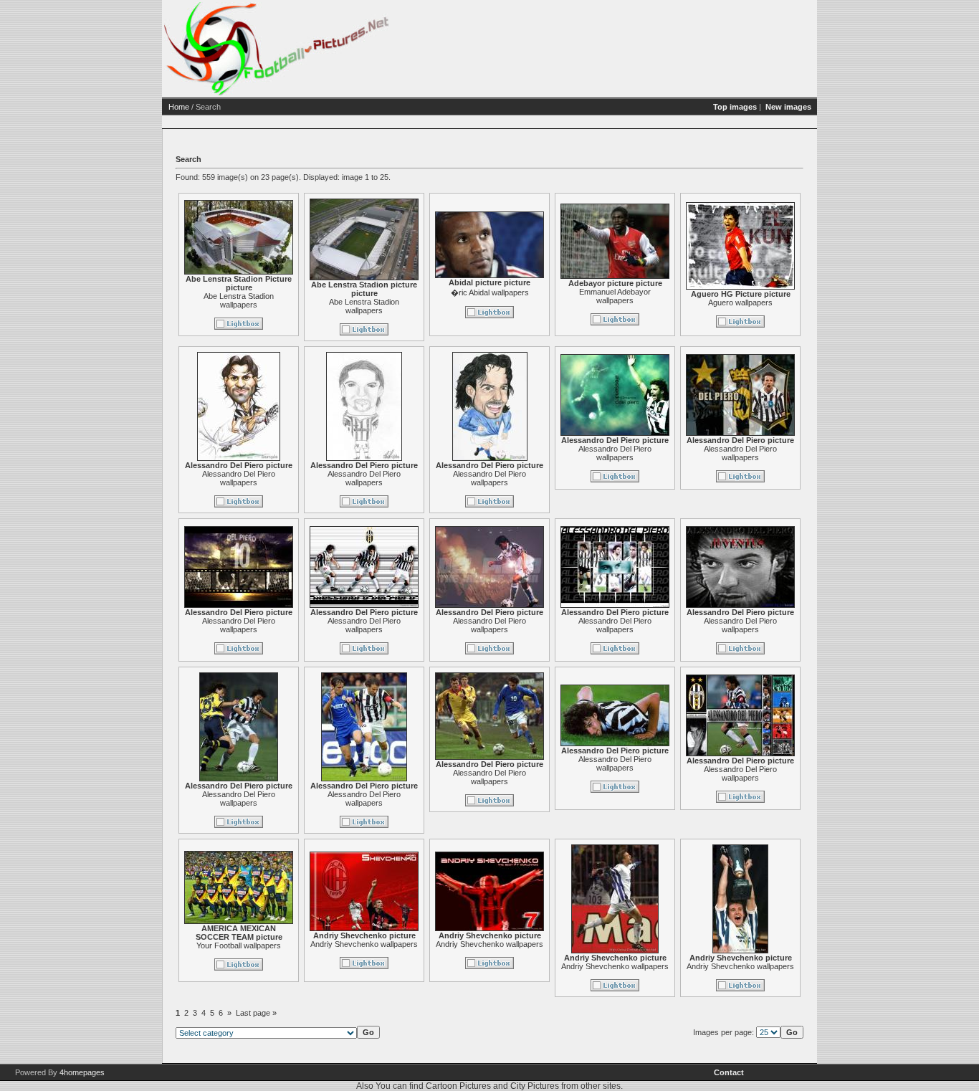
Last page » (256, 1013)
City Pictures (534, 1086)
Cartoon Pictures (458, 1086)
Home (178, 107)
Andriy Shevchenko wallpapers (364, 944)
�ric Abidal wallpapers (490, 292)
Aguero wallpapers (740, 302)
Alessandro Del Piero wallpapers (238, 478)
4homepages (82, 1072)
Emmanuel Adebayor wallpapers (615, 296)
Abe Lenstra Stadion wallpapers (239, 300)
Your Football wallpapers (238, 945)
